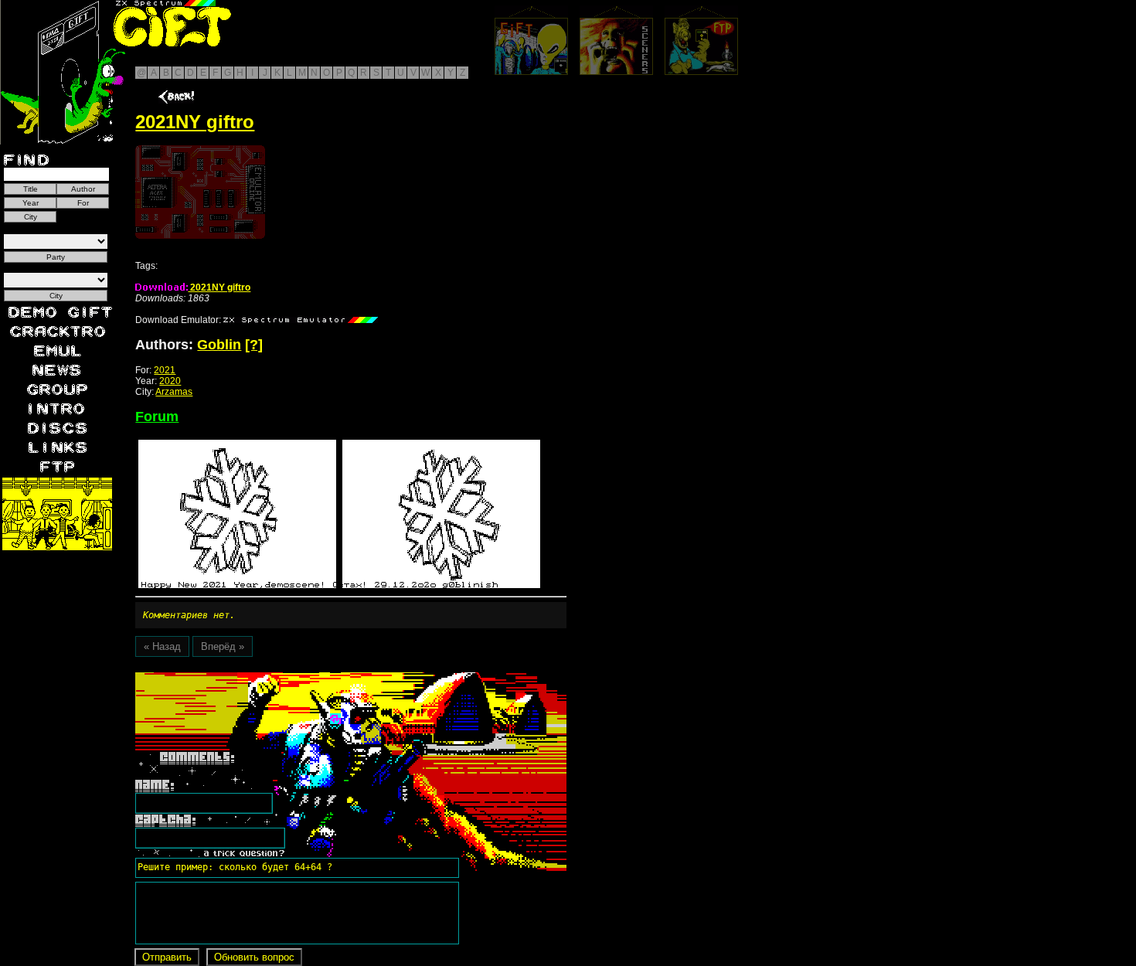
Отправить (167, 957)
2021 (164, 370)
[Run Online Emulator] (200, 192)
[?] (254, 344)
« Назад (162, 646)
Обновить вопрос (254, 957)
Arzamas (173, 391)
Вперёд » (222, 646)
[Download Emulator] (300, 320)
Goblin (219, 344)
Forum (157, 416)
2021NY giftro (219, 287)
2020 (170, 381)
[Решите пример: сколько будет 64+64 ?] (232, 677)
